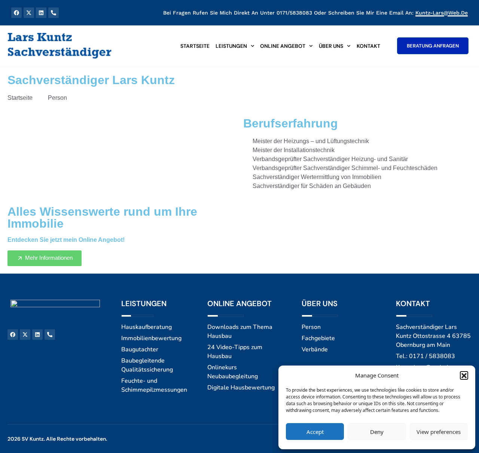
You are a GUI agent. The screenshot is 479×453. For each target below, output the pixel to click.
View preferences (439, 431)
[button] (464, 375)
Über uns (331, 46)
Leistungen (231, 46)
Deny (377, 431)
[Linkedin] (41, 12)
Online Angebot (282, 46)
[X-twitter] (29, 12)
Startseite (195, 46)
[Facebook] (16, 12)
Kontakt (368, 46)
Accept (315, 431)
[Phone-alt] (53, 12)
